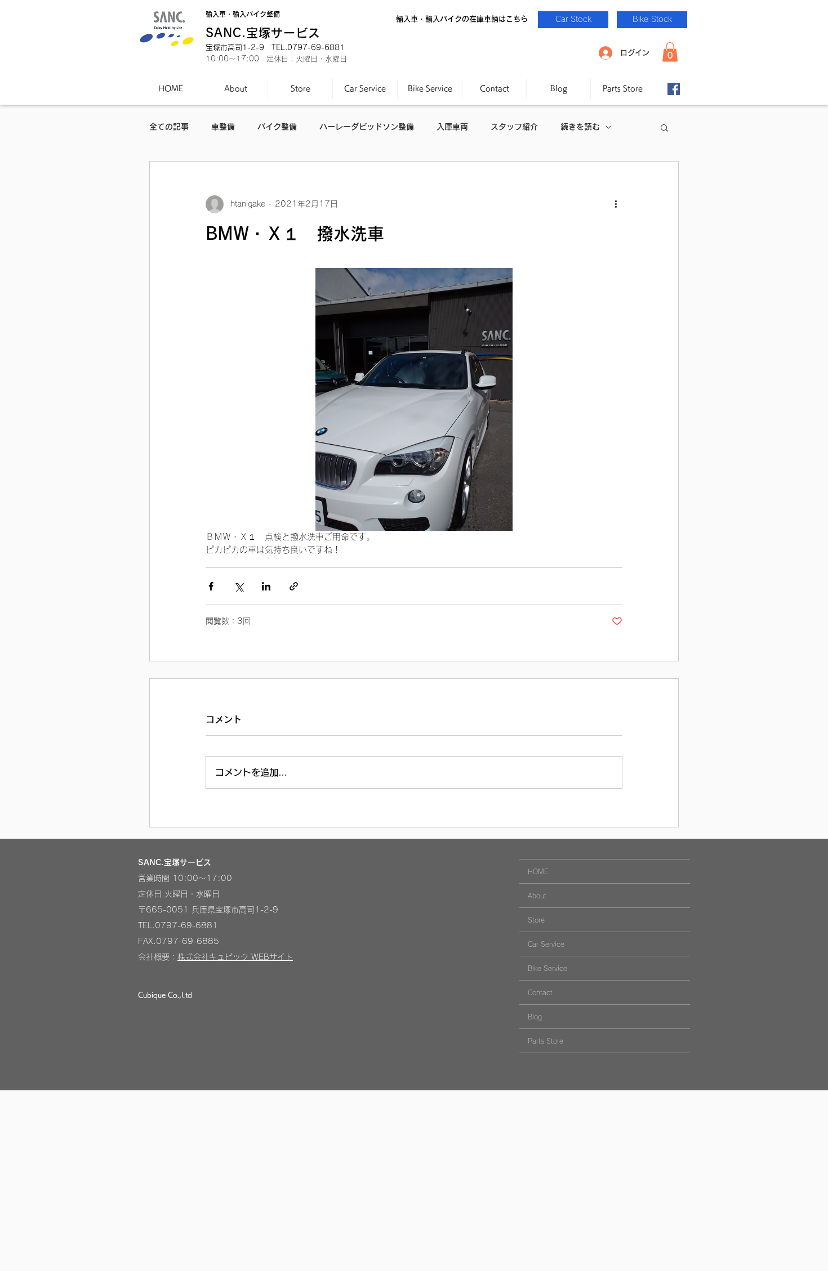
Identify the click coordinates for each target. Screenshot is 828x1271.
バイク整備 (277, 127)
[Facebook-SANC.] (673, 89)
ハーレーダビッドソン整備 (366, 127)
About (537, 895)
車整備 (223, 127)
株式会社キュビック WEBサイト (235, 957)
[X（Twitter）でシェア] (238, 586)
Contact (540, 992)
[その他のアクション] (615, 204)
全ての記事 (169, 127)
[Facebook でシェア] (211, 586)
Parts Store (545, 1040)
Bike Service (547, 968)
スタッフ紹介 (514, 127)
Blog (535, 1016)
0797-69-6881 (186, 925)
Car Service (546, 944)
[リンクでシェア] (293, 586)
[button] (670, 52)
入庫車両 (452, 127)
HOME (538, 871)
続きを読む (580, 127)
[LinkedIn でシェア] (266, 586)
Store (536, 919)
